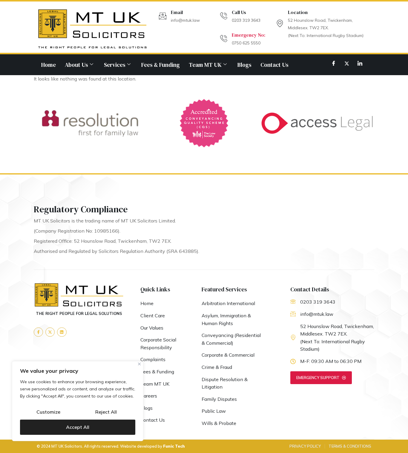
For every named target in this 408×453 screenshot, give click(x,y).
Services (114, 65)
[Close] (139, 364)
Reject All (106, 412)
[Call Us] (223, 16)
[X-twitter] (50, 332)
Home (48, 65)
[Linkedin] (61, 332)
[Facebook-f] (38, 332)
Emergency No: (248, 35)
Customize (48, 412)
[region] (77, 401)
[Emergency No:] (223, 38)
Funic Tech (174, 446)
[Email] (162, 16)
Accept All (77, 427)
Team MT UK (205, 65)
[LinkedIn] (359, 63)
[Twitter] (346, 63)
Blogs (244, 65)
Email (177, 12)
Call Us (239, 12)
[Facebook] (333, 63)
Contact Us (274, 65)
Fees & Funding (160, 65)
